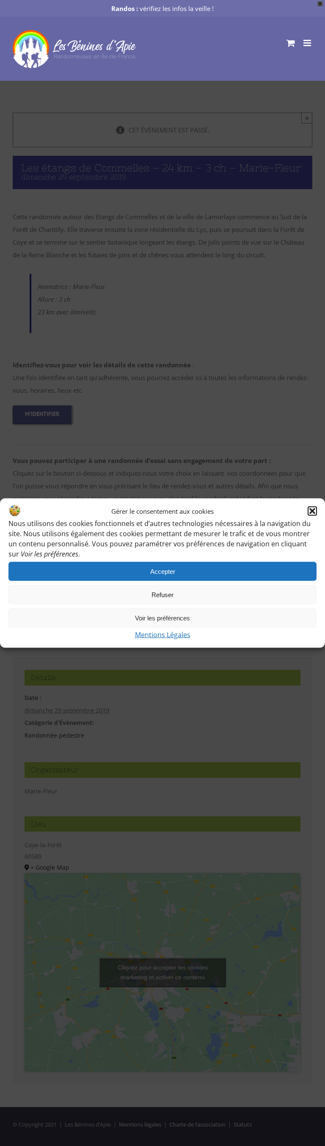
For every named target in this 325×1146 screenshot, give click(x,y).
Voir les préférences (162, 617)
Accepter (162, 571)
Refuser (162, 594)
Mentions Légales (162, 634)
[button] (312, 511)
